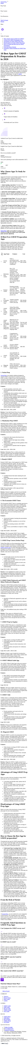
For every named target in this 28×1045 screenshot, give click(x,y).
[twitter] (3, 1043)
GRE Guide (7, 1007)
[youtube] (2, 1043)
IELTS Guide (7, 1008)
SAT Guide (6, 1011)
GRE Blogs (6, 1018)
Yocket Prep (4, 1)
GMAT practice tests (6, 547)
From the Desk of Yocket (10, 47)
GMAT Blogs (7, 1016)
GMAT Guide (7, 1006)
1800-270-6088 (8, 1027)
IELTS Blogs (7, 1019)
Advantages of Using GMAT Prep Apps (13, 41)
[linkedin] (6, 1043)
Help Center (7, 999)
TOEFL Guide (7, 1010)
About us (6, 996)
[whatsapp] (7, 1043)
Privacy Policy (7, 998)
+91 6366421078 (9, 1028)
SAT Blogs (6, 1022)
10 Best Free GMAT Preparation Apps (13, 40)
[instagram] (5, 1043)
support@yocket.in (9, 1030)
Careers (5, 1000)
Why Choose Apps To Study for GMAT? (14, 38)
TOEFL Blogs (7, 1020)
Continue (3, 168)
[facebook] (1, 1043)
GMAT (20, 74)
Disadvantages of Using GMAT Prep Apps (14, 42)
